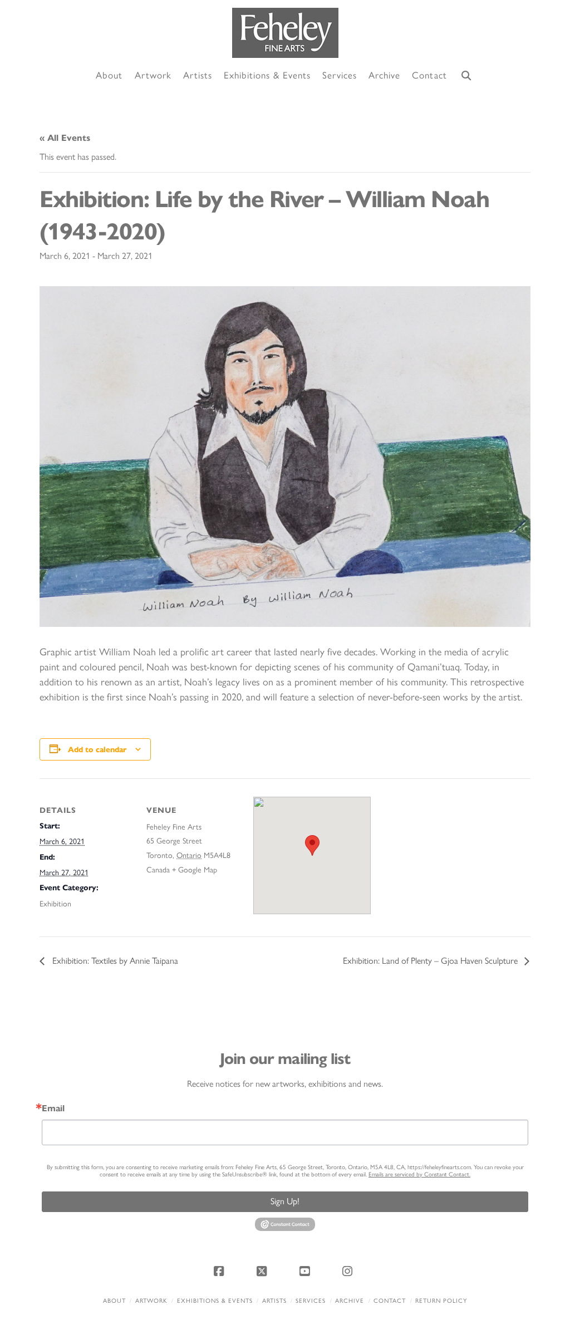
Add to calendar (97, 749)
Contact (390, 1300)
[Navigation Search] (466, 76)
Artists (274, 1300)
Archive (349, 1300)
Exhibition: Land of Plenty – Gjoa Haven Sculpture (431, 960)
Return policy (441, 1300)
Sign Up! (285, 1201)
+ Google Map (194, 870)
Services (311, 1300)
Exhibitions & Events (215, 1300)
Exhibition (55, 904)
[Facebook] (220, 1271)
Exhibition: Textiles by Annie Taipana (114, 960)
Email (53, 1108)
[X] (263, 1271)
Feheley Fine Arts (174, 827)
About (114, 1300)
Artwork (151, 1300)
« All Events (65, 138)
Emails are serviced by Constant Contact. (419, 1174)
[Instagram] (350, 1271)
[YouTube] (307, 1271)
